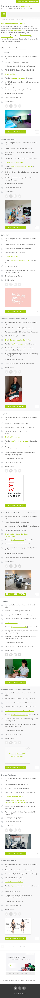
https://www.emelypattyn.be (19, 344)
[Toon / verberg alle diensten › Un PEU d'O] (22, 89)
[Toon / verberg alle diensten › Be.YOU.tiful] (22, 271)
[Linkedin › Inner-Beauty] (15, 654)
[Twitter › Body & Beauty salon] (6, 196)
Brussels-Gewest (10, 870)
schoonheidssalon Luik (17, 30)
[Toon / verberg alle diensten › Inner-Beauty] (22, 638)
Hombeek (16, 423)
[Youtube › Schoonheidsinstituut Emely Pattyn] (19, 372)
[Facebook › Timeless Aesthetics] (11, 830)
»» (24, 48)
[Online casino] (20, 953)
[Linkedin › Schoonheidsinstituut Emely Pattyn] (15, 372)
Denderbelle (20, 244)
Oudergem (20, 870)
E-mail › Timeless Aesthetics (14, 796)
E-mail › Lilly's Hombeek (12, 437)
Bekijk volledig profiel (15, 132)
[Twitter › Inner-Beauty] (6, 654)
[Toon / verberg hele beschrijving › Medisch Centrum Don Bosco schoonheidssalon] (22, 544)
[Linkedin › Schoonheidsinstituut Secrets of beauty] (15, 742)
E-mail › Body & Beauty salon (14, 162)
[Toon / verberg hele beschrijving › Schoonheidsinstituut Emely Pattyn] (22, 349)
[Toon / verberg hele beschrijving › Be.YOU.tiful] (22, 266)
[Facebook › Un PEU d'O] (11, 106)
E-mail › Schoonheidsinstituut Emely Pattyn (18, 340)
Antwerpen (8, 62)
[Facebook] (19, 988)
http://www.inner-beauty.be (19, 627)
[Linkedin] (24, 988)
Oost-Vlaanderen (10, 148)
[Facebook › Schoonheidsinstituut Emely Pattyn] (11, 372)
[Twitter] (15, 988)
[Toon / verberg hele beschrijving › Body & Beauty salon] (22, 173)
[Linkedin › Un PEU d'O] (15, 106)
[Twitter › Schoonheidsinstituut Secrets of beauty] (6, 742)
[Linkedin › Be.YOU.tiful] (15, 284)
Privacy (24, 993)
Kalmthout (16, 62)
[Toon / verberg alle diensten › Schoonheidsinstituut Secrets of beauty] (22, 726)
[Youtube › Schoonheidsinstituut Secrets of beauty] (19, 742)
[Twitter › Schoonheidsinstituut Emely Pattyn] (6, 372)
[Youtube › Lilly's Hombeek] (19, 471)
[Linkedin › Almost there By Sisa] (15, 914)
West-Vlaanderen (10, 328)
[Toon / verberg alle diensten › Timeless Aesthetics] (22, 813)
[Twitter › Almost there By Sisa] (6, 914)
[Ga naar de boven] (37, 131)
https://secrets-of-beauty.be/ (19, 715)
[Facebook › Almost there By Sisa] (11, 914)
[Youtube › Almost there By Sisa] (19, 914)
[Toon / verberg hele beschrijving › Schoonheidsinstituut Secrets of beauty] (22, 720)
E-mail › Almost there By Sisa (14, 882)
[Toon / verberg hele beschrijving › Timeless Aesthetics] (22, 807)
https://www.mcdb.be (17, 540)
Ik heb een (27, 1)
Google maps (25, 62)
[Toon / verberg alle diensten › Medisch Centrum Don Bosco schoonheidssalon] (22, 549)
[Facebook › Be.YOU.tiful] (11, 284)
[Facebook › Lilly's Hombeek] (11, 471)
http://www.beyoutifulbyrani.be (20, 260)
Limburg (7, 784)
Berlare (19, 148)
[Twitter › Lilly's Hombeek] (6, 471)
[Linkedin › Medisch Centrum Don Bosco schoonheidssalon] (15, 566)
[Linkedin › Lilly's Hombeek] (15, 471)
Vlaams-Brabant (10, 522)
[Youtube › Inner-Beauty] (19, 654)
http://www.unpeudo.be (18, 78)
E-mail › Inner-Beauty (11, 623)
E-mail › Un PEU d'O (11, 74)
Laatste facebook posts (13, 97)
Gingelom (14, 784)
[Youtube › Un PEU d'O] (19, 106)
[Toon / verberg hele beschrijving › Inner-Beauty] (22, 632)
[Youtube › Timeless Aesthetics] (19, 830)
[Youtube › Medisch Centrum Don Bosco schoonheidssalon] (19, 566)
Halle (17, 522)
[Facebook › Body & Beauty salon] (11, 196)
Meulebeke (20, 699)
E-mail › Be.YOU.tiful (11, 256)
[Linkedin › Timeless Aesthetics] (15, 830)
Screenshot (30, 78)
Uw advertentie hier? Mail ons (20, 973)
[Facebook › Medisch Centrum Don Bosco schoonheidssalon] (11, 566)
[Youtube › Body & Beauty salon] (19, 196)
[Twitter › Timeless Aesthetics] (6, 830)
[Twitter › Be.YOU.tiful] (6, 284)
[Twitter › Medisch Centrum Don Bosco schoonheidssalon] (6, 566)
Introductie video (28, 363)
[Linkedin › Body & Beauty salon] (15, 196)
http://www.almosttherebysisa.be (21, 886)
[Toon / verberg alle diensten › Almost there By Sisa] (22, 897)
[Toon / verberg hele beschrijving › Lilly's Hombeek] (22, 448)
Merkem (19, 328)
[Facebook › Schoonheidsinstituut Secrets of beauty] (11, 742)
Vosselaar (16, 611)
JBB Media (18, 993)
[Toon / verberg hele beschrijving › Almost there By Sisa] (22, 892)
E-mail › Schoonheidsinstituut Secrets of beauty (19, 711)
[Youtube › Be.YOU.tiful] (19, 284)
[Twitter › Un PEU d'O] (6, 106)
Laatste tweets (10, 646)
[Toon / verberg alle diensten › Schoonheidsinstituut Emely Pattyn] (22, 355)
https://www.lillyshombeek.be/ (20, 441)
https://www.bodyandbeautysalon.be (22, 166)
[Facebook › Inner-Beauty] (11, 654)
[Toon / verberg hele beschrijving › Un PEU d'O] (22, 83)
